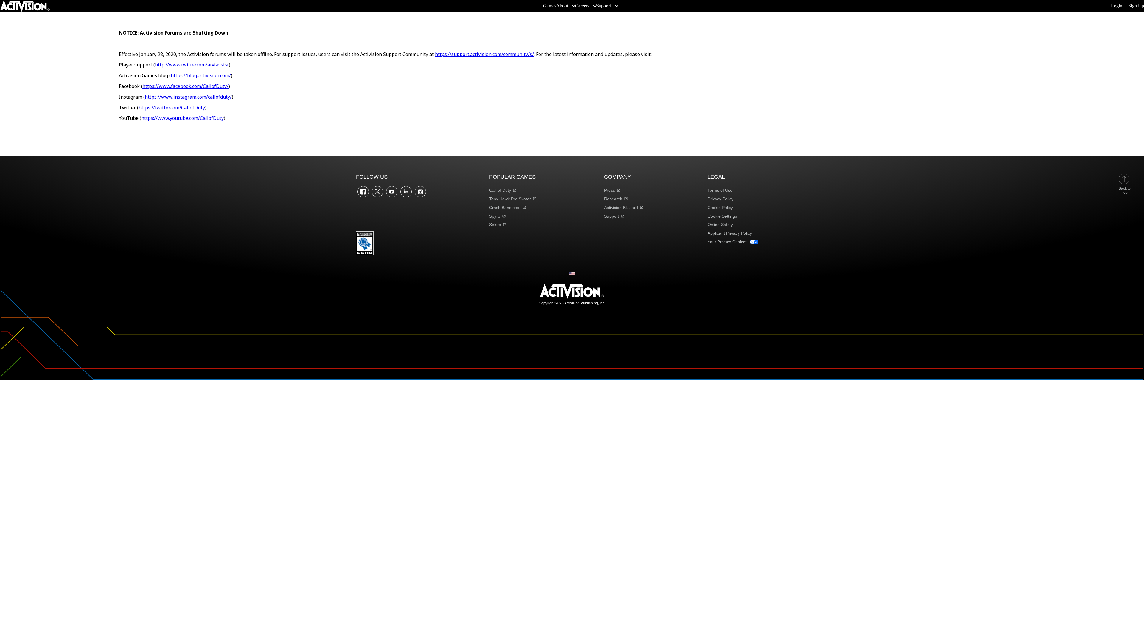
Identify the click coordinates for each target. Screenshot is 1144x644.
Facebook (363, 191)
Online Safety (720, 224)
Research (613, 198)
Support (611, 216)
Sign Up (1136, 6)
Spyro (494, 216)
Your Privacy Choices (727, 241)
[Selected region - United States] (572, 274)
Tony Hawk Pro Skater (510, 198)
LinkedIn (406, 191)
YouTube (391, 191)
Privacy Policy (720, 198)
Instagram (420, 191)
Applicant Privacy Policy (730, 233)
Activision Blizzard (621, 207)
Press (609, 190)
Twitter (377, 191)
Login (1116, 6)
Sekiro (495, 224)
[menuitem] (549, 6)
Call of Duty (500, 190)
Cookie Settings (722, 216)
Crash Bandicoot (504, 207)
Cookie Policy (720, 207)
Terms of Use (720, 190)
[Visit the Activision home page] (25, 6)
